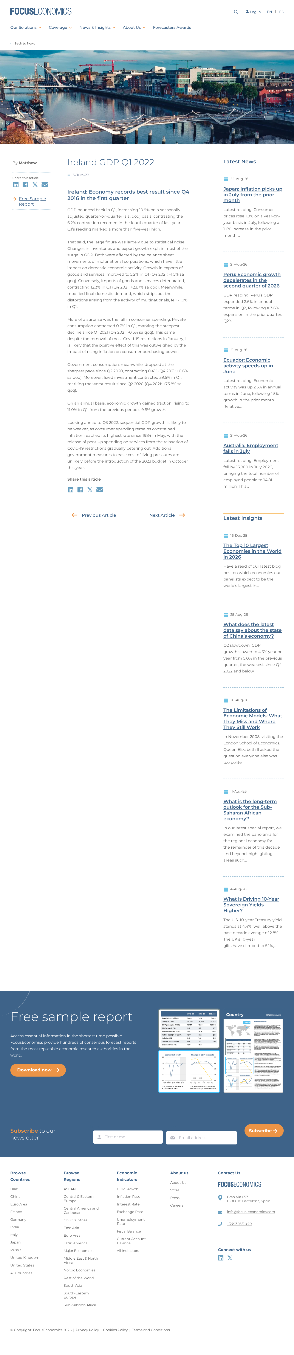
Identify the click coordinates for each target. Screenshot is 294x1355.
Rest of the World (79, 1278)
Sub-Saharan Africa (80, 1305)
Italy (14, 1235)
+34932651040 (239, 1224)
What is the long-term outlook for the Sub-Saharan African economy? (250, 810)
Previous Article (99, 515)
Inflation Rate (128, 1197)
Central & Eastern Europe (79, 1199)
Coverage (58, 27)
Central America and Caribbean (81, 1210)
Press (174, 1198)
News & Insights (95, 27)
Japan (15, 1242)
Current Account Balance (131, 1241)
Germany (18, 1220)
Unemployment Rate (131, 1222)
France (16, 1212)
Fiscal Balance (129, 1231)
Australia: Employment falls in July (250, 448)
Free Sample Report (32, 201)
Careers (176, 1205)
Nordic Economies (79, 1270)
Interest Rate (128, 1204)
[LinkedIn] (220, 1257)
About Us (132, 27)
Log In (255, 12)
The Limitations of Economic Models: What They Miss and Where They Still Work (252, 718)
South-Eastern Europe (76, 1295)
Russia (16, 1250)
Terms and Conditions (151, 1330)
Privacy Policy (87, 1330)
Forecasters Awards (172, 27)
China (15, 1197)
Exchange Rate (130, 1212)
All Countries (21, 1273)
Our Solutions (23, 27)
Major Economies (78, 1251)
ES (281, 12)
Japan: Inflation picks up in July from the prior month (252, 194)
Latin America (75, 1243)
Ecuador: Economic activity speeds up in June (248, 365)
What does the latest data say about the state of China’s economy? (252, 630)
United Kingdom (24, 1258)
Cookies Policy (115, 1330)
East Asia (71, 1228)
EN (269, 12)
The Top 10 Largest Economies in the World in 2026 (252, 551)
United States (22, 1265)
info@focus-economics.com (251, 1212)
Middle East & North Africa (81, 1260)
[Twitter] (230, 1257)
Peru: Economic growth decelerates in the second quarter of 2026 (252, 280)
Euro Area (18, 1204)
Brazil (14, 1189)
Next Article (162, 515)
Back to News (24, 43)
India (14, 1227)
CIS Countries (75, 1220)
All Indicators (128, 1251)
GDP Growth (127, 1189)
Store (174, 1190)
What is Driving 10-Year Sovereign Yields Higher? (251, 905)
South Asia (73, 1285)
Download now (34, 1069)
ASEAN (70, 1189)
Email (171, 1127)
